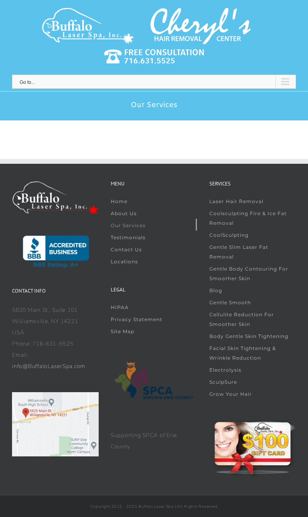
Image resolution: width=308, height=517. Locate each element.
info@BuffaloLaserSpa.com (48, 366)
